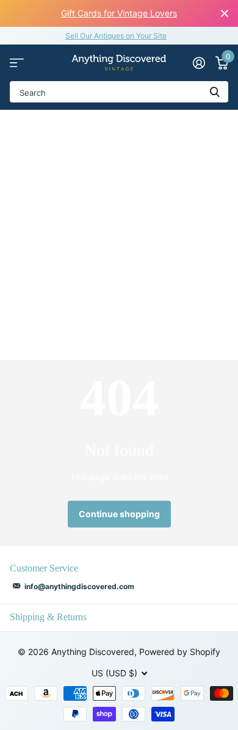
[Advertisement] (119, 235)
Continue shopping (119, 514)
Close (224, 13)
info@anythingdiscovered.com (79, 586)
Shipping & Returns (48, 617)
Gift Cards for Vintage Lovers (119, 13)
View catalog (17, 63)
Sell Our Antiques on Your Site (116, 35)
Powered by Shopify (179, 651)
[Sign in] (198, 62)
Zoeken (214, 91)
